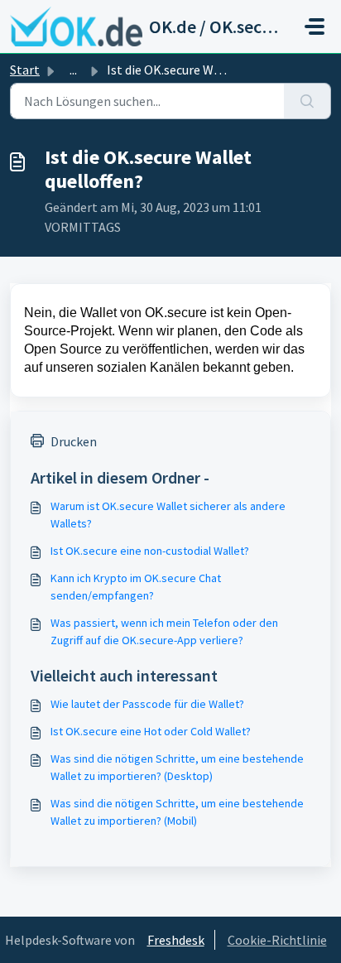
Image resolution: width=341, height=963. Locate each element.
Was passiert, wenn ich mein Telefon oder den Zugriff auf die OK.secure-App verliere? (164, 631)
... (73, 69)
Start (25, 69)
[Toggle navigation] (314, 26)
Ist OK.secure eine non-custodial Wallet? (149, 550)
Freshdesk (175, 940)
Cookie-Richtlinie (277, 940)
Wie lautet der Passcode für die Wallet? (147, 703)
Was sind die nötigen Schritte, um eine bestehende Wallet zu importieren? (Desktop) (177, 767)
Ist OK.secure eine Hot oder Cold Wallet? (150, 731)
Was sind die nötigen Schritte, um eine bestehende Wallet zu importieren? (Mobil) (177, 812)
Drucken (73, 441)
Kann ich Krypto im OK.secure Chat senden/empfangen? (135, 587)
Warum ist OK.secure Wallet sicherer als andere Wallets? (168, 514)
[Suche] (307, 101)
